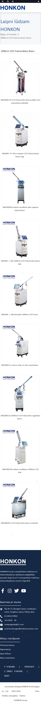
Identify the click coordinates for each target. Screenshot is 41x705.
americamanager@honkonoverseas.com (21, 629)
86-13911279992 (10, 616)
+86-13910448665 (10, 620)
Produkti (12, 34)
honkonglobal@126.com (14, 625)
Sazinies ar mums (13, 671)
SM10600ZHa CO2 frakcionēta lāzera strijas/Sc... (20, 523)
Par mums (9, 667)
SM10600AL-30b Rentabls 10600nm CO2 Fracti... (20, 315)
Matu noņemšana (7, 658)
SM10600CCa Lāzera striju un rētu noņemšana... (20, 365)
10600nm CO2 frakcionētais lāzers (15, 38)
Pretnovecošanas (7, 645)
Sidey (6, 676)
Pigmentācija (5, 649)
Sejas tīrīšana (5, 654)
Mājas (3, 34)
